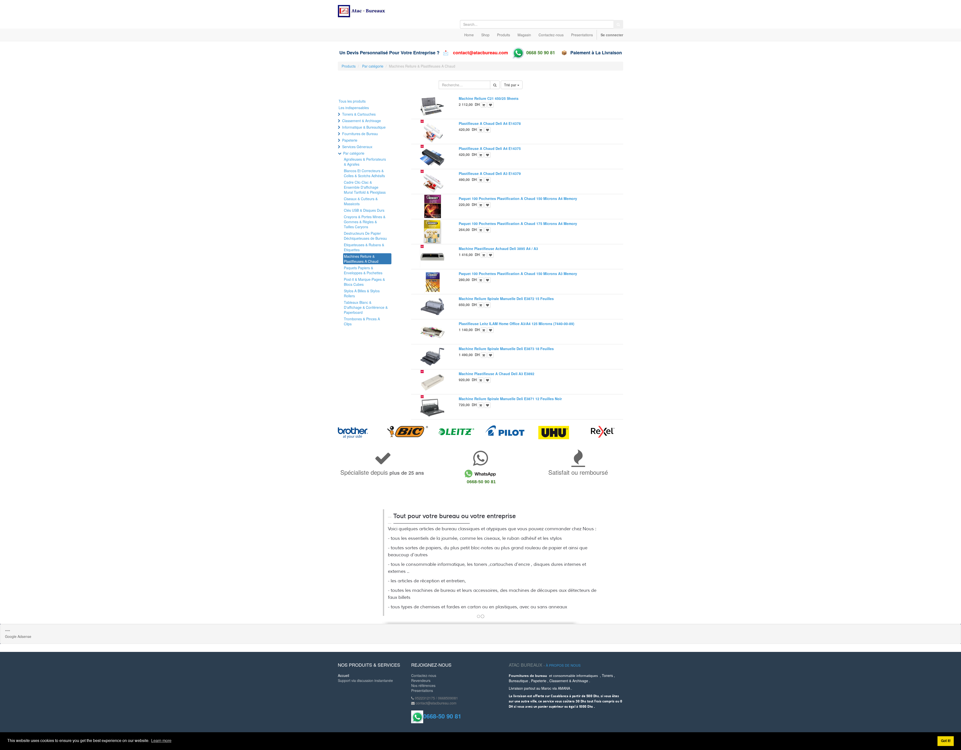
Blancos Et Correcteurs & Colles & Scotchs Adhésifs (364, 173)
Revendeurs (420, 680)
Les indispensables (354, 107)
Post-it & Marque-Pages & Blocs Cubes (364, 282)
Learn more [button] (161, 741)
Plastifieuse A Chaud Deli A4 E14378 (490, 123)
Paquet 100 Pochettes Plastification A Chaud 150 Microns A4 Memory (518, 198)
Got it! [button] (945, 741)
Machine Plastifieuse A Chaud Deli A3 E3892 (496, 373)
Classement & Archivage (361, 120)
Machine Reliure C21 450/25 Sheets (489, 98)
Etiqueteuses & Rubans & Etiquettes (364, 247)
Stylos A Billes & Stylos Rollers (362, 293)
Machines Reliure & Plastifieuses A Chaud (361, 259)
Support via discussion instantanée (365, 680)
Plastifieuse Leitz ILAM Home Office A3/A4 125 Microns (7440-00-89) (516, 323)
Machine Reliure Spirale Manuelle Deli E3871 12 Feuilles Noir (510, 398)
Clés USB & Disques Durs (364, 210)
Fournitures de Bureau (360, 133)
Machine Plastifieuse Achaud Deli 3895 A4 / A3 (498, 248)
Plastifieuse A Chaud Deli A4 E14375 (490, 148)
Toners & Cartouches (359, 114)
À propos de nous (563, 665)
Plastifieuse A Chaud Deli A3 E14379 (490, 173)
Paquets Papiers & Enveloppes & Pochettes (363, 270)
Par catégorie (372, 66)
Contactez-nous (423, 675)
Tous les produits (352, 101)
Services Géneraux (357, 146)
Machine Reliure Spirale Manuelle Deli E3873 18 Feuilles (506, 348)
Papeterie (349, 140)
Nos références (423, 685)
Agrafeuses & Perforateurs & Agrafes (365, 162)
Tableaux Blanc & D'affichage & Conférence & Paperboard (366, 307)
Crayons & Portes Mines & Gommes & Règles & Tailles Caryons (364, 221)
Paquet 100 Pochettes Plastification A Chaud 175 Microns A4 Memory (518, 223)
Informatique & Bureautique (364, 127)
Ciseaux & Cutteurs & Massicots (361, 201)
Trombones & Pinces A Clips (362, 321)
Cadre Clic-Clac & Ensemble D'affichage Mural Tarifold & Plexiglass (365, 187)
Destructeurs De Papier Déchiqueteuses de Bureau (365, 236)
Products (349, 66)
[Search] (618, 24)
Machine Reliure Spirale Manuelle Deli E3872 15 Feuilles (506, 298)
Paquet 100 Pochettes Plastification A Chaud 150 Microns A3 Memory (518, 273)
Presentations (422, 690)
